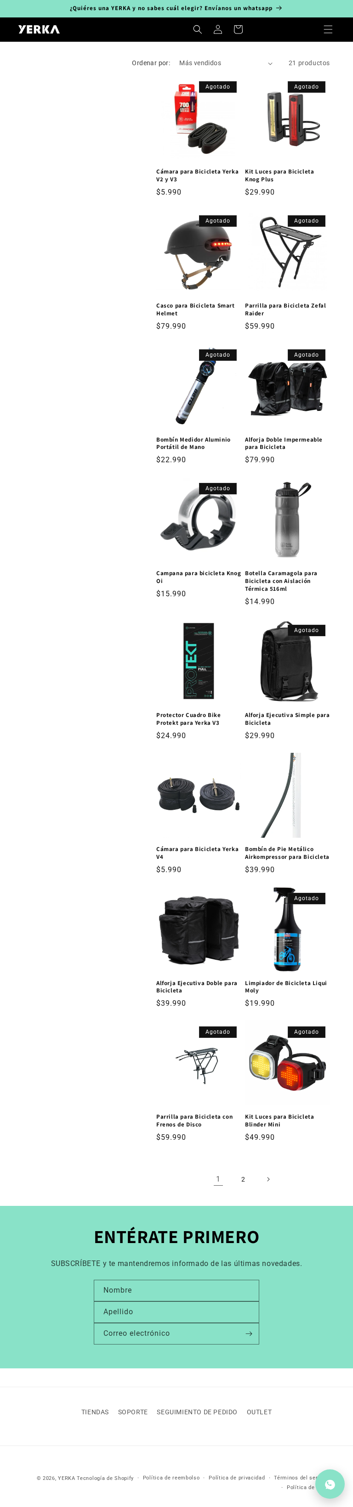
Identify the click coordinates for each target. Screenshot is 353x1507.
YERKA (66, 1478)
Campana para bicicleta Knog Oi (198, 577)
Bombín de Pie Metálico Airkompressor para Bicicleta (287, 853)
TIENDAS (95, 1412)
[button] (328, 29)
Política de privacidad (237, 1478)
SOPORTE (133, 1412)
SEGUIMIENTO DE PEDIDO (197, 1412)
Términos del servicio (302, 1478)
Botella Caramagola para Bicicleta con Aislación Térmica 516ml (281, 581)
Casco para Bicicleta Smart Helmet (195, 309)
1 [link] (218, 1179)
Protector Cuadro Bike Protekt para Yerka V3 (188, 719)
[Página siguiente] (268, 1179)
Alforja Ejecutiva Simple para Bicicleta (287, 719)
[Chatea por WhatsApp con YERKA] (330, 1484)
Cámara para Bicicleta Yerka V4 (197, 853)
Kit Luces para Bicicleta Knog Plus (279, 175)
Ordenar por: (151, 63)
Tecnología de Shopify (105, 1478)
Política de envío (308, 1487)
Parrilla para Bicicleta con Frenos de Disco (194, 1120)
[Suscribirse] (249, 1334)
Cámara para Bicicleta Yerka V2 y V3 (197, 175)
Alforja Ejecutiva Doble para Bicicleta (197, 987)
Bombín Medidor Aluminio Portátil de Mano (193, 443)
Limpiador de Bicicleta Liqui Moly (286, 987)
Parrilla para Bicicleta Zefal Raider (285, 309)
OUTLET (259, 1412)
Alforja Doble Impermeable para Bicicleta (284, 443)
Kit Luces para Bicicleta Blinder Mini (279, 1120)
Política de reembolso (171, 1478)
